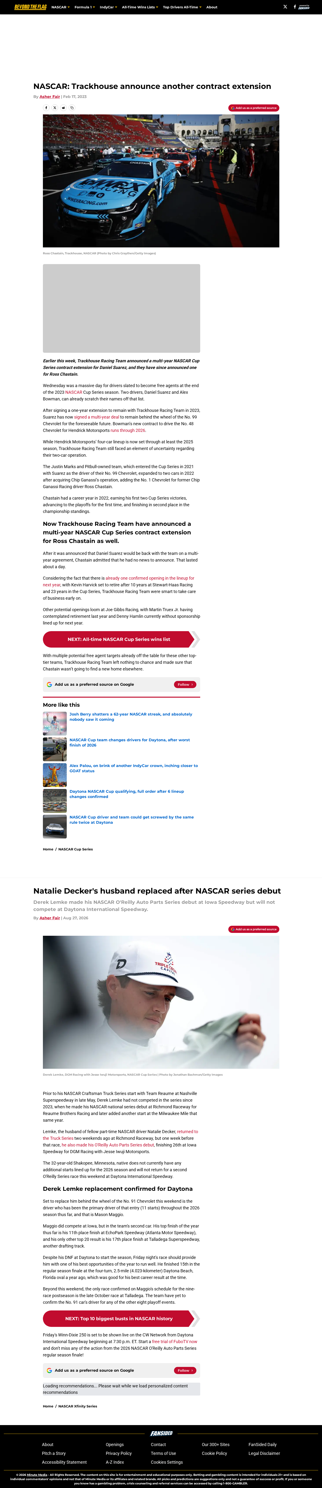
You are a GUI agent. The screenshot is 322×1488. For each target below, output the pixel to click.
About (211, 7)
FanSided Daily (263, 1444)
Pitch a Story (54, 1453)
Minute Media (37, 1475)
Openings (115, 1444)
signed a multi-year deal (96, 416)
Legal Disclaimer (264, 1453)
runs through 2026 (127, 430)
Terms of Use (163, 1453)
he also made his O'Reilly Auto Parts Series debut (108, 1144)
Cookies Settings (167, 1462)
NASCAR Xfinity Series (77, 1406)
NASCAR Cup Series (75, 849)
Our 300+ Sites (216, 1444)
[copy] (72, 107)
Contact (158, 1444)
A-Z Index (115, 1462)
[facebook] (295, 7)
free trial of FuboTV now (174, 1341)
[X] (285, 7)
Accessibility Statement (64, 1462)
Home (48, 849)
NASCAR (73, 392)
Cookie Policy (214, 1453)
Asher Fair (50, 96)
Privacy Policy (119, 1453)
